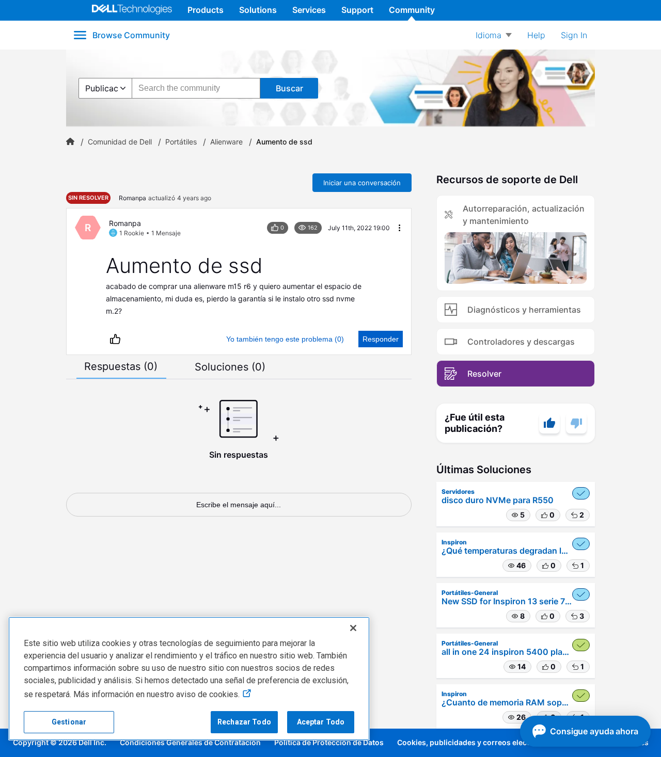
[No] (576, 423)
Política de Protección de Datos (329, 742)
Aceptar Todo (321, 722)
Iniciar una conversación (362, 183)
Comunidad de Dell (120, 142)
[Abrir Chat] (585, 731)
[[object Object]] (70, 142)
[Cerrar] (353, 628)
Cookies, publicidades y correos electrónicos (477, 742)
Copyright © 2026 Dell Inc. (59, 742)
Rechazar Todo (244, 722)
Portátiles (181, 142)
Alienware (226, 142)
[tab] (120, 366)
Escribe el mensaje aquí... (238, 505)
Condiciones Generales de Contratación (190, 742)
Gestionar (69, 722)
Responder (381, 339)
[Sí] (549, 423)
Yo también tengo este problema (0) (285, 339)
